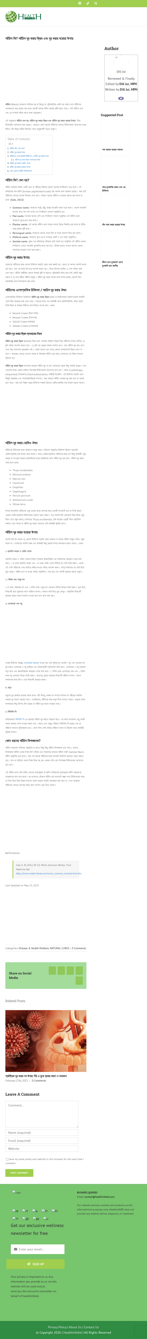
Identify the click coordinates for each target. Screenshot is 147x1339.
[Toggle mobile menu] (140, 14)
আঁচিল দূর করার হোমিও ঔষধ (20, 163)
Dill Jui (121, 72)
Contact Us (91, 1327)
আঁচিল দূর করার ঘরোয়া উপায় (20, 166)
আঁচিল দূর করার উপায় (17, 152)
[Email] (121, 98)
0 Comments (79, 948)
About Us (75, 1327)
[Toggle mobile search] (133, 14)
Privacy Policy (57, 1327)
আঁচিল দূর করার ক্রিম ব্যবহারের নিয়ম (27, 159)
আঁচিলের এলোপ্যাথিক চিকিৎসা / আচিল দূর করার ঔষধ (29, 156)
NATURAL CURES (59, 948)
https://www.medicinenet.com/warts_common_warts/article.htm (49, 873)
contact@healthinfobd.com (99, 1196)
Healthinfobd (72, 1332)
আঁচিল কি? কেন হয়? (17, 148)
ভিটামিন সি (20, 719)
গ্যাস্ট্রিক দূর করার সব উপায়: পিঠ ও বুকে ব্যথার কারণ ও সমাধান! (36, 1076)
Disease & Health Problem (34, 948)
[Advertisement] (45, 414)
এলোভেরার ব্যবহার (31, 662)
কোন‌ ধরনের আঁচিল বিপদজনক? (21, 170)
